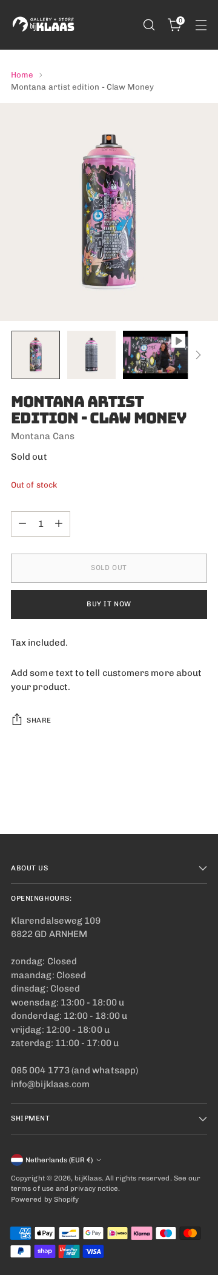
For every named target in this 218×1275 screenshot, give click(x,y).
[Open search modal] (148, 25)
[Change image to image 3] (155, 355)
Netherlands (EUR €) (59, 1160)
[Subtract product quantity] (22, 524)
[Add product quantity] (59, 524)
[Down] (198, 355)
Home (22, 74)
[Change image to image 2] (91, 355)
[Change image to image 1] (36, 355)
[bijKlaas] (44, 25)
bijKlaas (88, 1178)
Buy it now (109, 604)
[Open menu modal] (200, 25)
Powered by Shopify (45, 1199)
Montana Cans (42, 436)
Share (39, 720)
